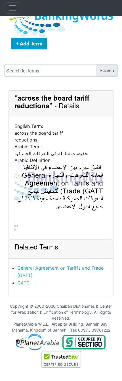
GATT (23, 283)
